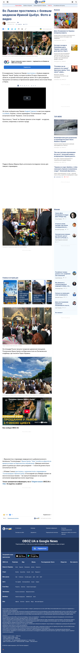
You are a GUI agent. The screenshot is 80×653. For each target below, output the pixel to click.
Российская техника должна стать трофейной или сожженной (62, 273)
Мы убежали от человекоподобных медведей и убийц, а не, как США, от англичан (62, 284)
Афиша (17, 601)
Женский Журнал (39, 601)
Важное (57, 10)
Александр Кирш (59, 288)
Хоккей (28, 572)
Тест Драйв (18, 581)
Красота (28, 601)
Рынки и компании (20, 591)
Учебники (21, 577)
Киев (16, 567)
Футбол (17, 572)
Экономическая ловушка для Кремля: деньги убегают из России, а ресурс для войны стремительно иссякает (62, 236)
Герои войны (18, 5)
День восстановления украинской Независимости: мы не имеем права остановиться (62, 303)
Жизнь (34, 562)
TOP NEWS (58, 116)
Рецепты (17, 586)
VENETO (50, 5)
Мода (32, 601)
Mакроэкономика (30, 591)
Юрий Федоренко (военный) (61, 239)
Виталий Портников (59, 229)
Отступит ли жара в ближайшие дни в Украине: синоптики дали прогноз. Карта (61, 48)
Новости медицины (20, 596)
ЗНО (37, 577)
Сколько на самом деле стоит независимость (62, 294)
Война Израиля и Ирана (40, 5)
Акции (32, 581)
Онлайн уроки (28, 577)
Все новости (74, 562)
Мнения (57, 209)
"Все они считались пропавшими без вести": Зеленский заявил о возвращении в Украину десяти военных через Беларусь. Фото (64, 154)
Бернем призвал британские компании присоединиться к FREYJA (64, 144)
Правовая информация (51, 528)
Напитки (23, 586)
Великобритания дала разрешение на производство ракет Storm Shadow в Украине (65, 139)
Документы (33, 532)
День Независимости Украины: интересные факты (64, 32)
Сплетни (22, 601)
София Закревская (11, 22)
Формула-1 (37, 572)
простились (31, 73)
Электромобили (26, 581)
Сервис (37, 581)
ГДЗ (16, 577)
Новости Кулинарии (31, 586)
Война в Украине (27, 5)
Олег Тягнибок (58, 307)
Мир (23, 562)
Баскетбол (22, 572)
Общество (64, 562)
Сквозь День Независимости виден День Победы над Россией (61, 214)
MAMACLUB (29, 596)
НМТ (41, 577)
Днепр (32, 567)
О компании (18, 528)
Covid (34, 596)
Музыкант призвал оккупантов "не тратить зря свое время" (61, 76)
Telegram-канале (37, 482)
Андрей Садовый (31, 111)
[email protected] (20, 641)
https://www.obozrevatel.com (54, 608)
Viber (4, 484)
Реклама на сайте (19, 532)
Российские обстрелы (59, 5)
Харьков (21, 567)
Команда (33, 528)
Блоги (52, 562)
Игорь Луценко (58, 219)
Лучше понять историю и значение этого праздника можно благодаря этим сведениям (64, 37)
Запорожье (27, 567)
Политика (15, 562)
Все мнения (58, 312)
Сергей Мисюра (58, 278)
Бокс (32, 572)
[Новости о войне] (36, 518)
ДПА (34, 577)
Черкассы (38, 567)
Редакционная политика (13, 518)
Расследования (45, 562)
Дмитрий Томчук (59, 297)
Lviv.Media (5, 113)
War (18, 22)
